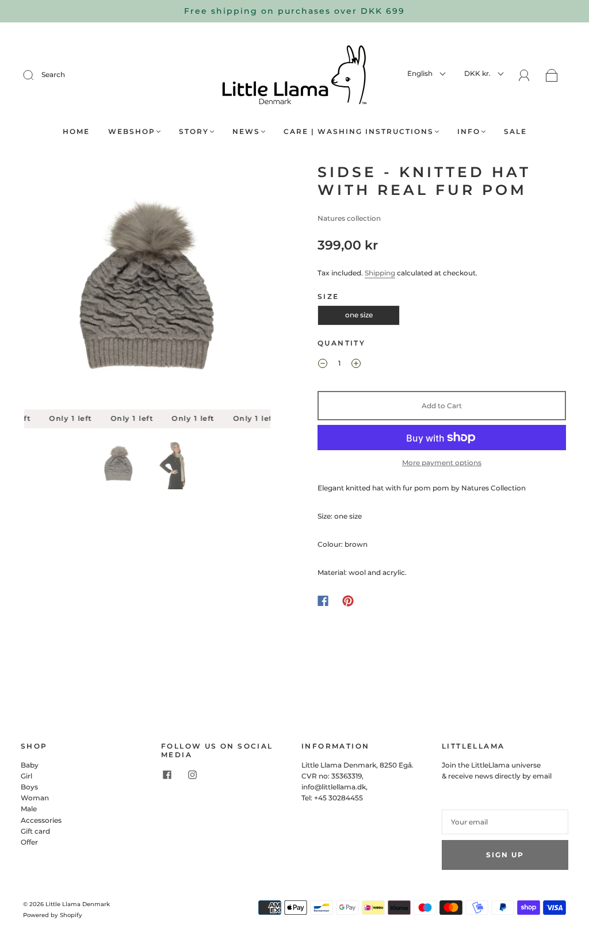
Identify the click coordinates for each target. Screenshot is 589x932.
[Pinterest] (348, 600)
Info (468, 131)
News (246, 131)
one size (359, 314)
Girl (26, 776)
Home (76, 131)
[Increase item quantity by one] (356, 364)
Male (29, 808)
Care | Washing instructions (359, 131)
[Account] (524, 75)
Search (53, 74)
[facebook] (166, 775)
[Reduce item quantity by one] (322, 364)
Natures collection (349, 218)
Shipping (380, 273)
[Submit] (35, 74)
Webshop (131, 131)
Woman (35, 797)
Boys (29, 787)
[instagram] (192, 775)
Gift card (35, 831)
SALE (515, 131)
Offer (29, 842)
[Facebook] (323, 600)
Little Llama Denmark (77, 904)
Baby (30, 765)
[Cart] (552, 76)
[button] (49, 288)
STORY (194, 131)
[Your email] (505, 822)
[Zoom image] (147, 288)
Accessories (41, 820)
